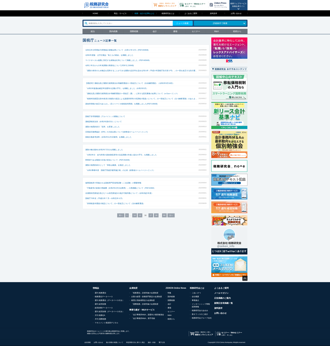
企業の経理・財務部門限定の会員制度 (146, 297)
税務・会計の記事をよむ (144, 13)
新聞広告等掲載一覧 (223, 303)
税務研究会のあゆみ (200, 310)
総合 (93, 31)
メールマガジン (221, 293)
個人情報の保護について (114, 342)
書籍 (175, 31)
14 (135, 215)
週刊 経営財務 (100, 304)
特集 (169, 293)
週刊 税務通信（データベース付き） (109, 300)
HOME (95, 13)
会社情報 (87, 342)
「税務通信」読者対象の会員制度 (144, 293)
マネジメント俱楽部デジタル (106, 323)
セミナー (196, 31)
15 (140, 215)
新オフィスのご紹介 (200, 314)
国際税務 (134, 31)
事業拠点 (195, 300)
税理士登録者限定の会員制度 (143, 300)
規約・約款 (152, 342)
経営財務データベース (104, 308)
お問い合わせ (236, 13)
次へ (171, 215)
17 (151, 215)
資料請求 (213, 13)
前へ (121, 215)
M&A (216, 31)
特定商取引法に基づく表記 (135, 342)
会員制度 (133, 288)
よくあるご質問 (190, 13)
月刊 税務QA (100, 315)
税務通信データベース (104, 297)
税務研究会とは (168, 13)
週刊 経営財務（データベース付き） (109, 311)
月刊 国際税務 (100, 319)
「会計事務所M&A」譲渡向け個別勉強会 (147, 315)
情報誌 (96, 288)
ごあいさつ (196, 293)
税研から (237, 31)
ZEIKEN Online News (176, 288)
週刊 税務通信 (100, 293)
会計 (155, 31)
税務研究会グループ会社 (202, 318)
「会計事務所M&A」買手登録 (143, 318)
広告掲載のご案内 (222, 298)
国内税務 (113, 31)
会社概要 (195, 297)
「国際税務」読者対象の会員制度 (144, 304)
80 (164, 215)
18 (156, 215)
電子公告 (162, 342)
